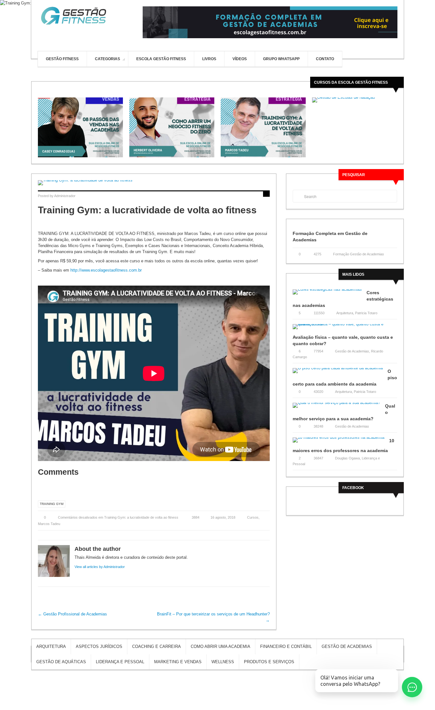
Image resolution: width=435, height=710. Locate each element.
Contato (325, 59)
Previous (35, 127)
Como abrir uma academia (220, 646)
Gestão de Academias (352, 351)
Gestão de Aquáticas (61, 661)
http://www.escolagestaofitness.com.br (106, 270)
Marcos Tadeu (49, 524)
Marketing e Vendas (178, 661)
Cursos (253, 517)
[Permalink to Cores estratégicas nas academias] (330, 294)
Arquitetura (344, 313)
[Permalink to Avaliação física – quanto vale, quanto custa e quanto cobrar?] (345, 328)
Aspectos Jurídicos (99, 646)
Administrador (64, 196)
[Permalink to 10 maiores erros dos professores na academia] (341, 442)
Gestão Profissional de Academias (72, 614)
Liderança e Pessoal (120, 661)
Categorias (107, 59)
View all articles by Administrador (100, 567)
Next (399, 127)
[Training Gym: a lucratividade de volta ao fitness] (154, 182)
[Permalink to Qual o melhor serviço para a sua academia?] (339, 407)
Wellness (222, 661)
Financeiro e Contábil (286, 646)
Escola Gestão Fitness (161, 59)
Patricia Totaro (366, 313)
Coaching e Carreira (156, 646)
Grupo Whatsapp (281, 59)
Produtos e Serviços (269, 661)
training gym (51, 504)
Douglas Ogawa (347, 458)
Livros (209, 59)
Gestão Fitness (62, 59)
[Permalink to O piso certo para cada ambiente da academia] (340, 372)
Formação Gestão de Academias (358, 254)
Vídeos (239, 59)
